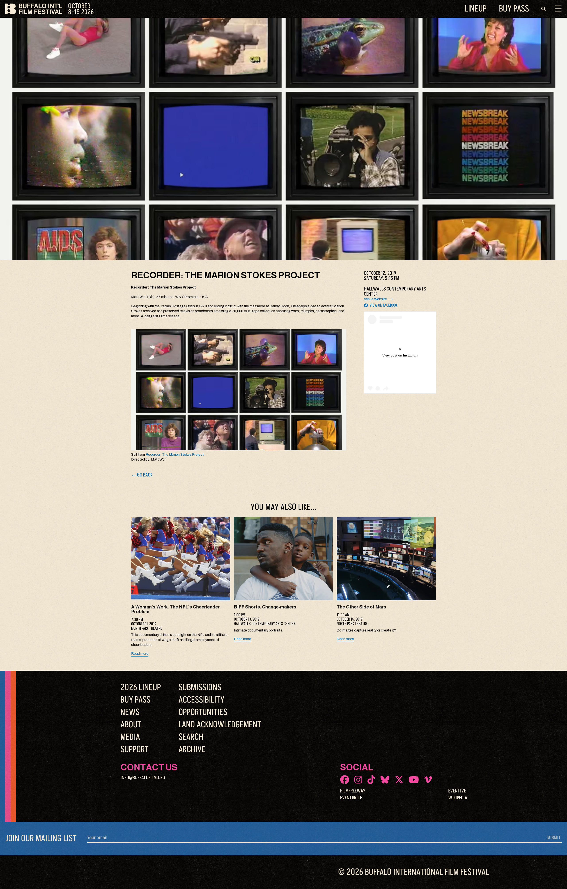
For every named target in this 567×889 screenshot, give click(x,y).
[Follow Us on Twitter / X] (399, 779)
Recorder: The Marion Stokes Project (175, 454)
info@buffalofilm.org (142, 777)
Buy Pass (514, 9)
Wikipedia (457, 797)
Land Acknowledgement (220, 725)
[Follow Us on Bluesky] (385, 779)
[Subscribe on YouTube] (414, 779)
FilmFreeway (352, 790)
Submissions (200, 687)
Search (191, 737)
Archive (192, 749)
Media (130, 737)
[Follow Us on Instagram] (358, 779)
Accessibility (201, 700)
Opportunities (203, 712)
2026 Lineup (140, 687)
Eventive (457, 790)
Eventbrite (351, 797)
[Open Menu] (558, 9)
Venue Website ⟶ (378, 299)
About (130, 725)
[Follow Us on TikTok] (371, 779)
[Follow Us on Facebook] (344, 779)
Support (134, 749)
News (130, 712)
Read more (139, 653)
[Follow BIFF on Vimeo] (428, 779)
